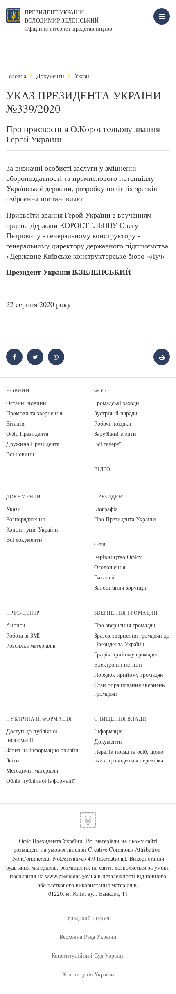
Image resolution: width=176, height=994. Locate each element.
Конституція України (32, 529)
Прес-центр (23, 613)
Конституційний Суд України (88, 955)
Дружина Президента (32, 444)
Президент (109, 497)
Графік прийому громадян (126, 654)
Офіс (101, 544)
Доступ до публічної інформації (31, 735)
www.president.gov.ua (70, 876)
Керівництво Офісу (118, 557)
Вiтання (15, 423)
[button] (35, 357)
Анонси (15, 625)
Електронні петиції (118, 664)
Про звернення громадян (125, 625)
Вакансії (104, 577)
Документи (50, 76)
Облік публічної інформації (40, 780)
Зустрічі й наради (116, 413)
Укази (81, 76)
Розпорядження (25, 519)
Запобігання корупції (120, 587)
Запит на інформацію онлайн (42, 750)
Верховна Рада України (88, 936)
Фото (101, 391)
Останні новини (26, 403)
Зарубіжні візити (115, 433)
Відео (102, 469)
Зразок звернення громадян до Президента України (131, 639)
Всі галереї (107, 444)
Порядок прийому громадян (128, 674)
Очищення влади (120, 719)
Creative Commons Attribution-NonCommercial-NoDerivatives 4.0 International (87, 853)
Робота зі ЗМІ (23, 635)
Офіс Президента (27, 433)
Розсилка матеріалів (31, 645)
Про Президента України (125, 519)
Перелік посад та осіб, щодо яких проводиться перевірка (128, 756)
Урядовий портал (88, 918)
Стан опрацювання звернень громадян (129, 689)
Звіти (12, 760)
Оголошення (109, 567)
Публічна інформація (39, 719)
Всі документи (24, 539)
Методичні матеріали (32, 770)
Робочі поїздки (112, 423)
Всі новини (20, 454)
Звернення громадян (126, 613)
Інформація (108, 731)
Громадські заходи (116, 403)
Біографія (105, 509)
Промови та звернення (34, 413)
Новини (18, 391)
